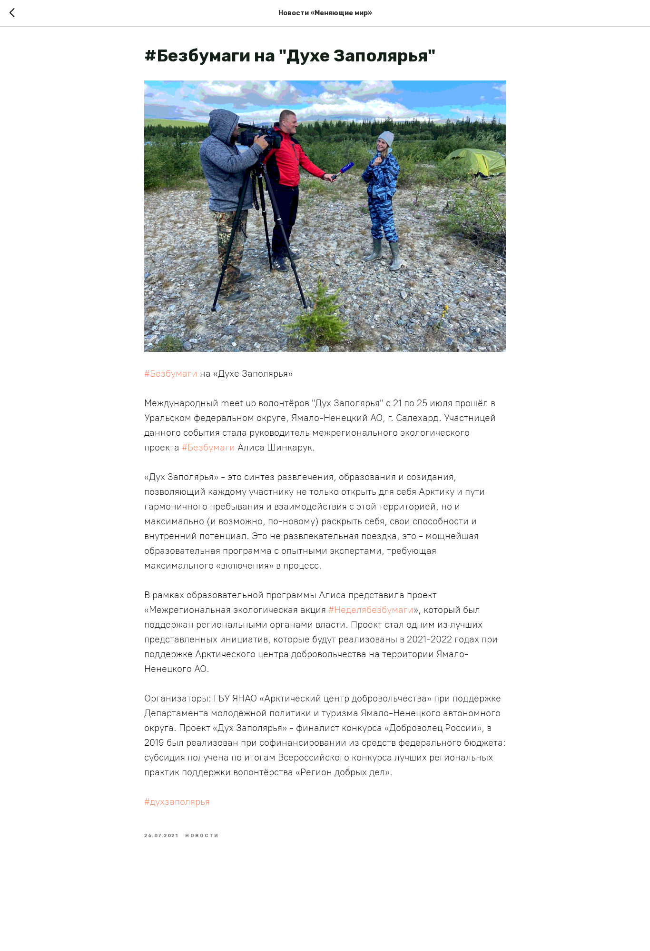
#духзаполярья (177, 801)
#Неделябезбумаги (371, 609)
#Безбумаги (170, 373)
